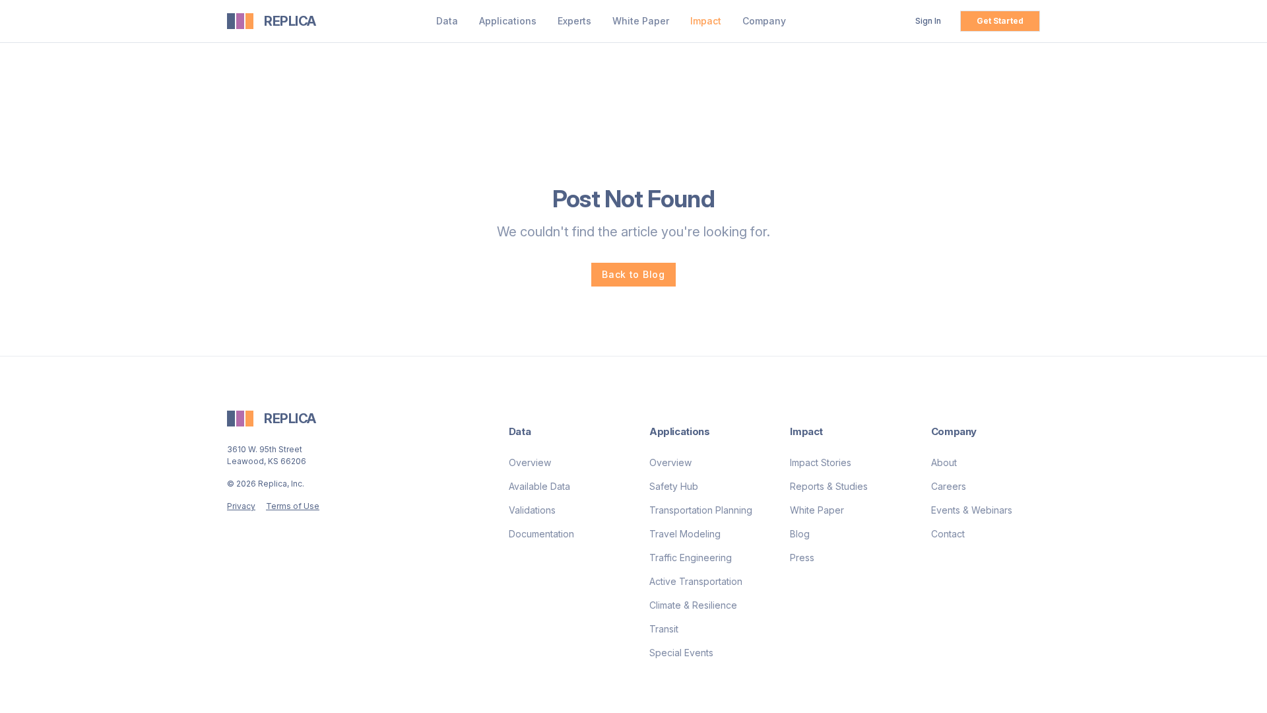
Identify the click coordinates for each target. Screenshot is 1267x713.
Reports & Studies (829, 486)
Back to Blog (633, 274)
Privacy (241, 506)
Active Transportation (695, 581)
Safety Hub (673, 486)
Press (802, 557)
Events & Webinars (971, 510)
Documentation (541, 533)
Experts (574, 20)
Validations (532, 510)
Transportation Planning (700, 510)
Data (447, 20)
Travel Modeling (685, 533)
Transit (663, 628)
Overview (530, 462)
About (944, 462)
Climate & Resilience (693, 605)
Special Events (681, 652)
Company (764, 20)
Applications (507, 20)
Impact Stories (820, 462)
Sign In (928, 21)
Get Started (1000, 21)
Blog (800, 533)
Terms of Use (292, 506)
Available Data (539, 486)
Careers (948, 486)
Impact (705, 20)
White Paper (640, 20)
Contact (948, 533)
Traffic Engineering (690, 557)
